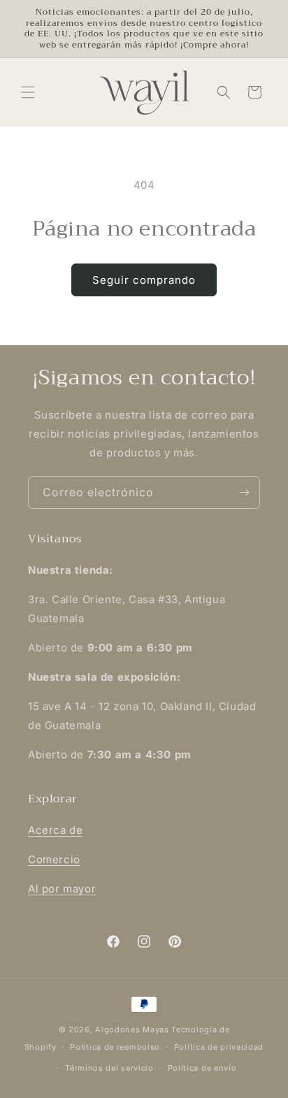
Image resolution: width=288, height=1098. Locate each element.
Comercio (54, 859)
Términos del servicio (109, 1068)
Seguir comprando (144, 280)
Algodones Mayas (132, 1029)
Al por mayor (62, 888)
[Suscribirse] (244, 492)
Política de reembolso (115, 1047)
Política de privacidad (219, 1047)
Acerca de (55, 830)
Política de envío (202, 1068)
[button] (28, 92)
